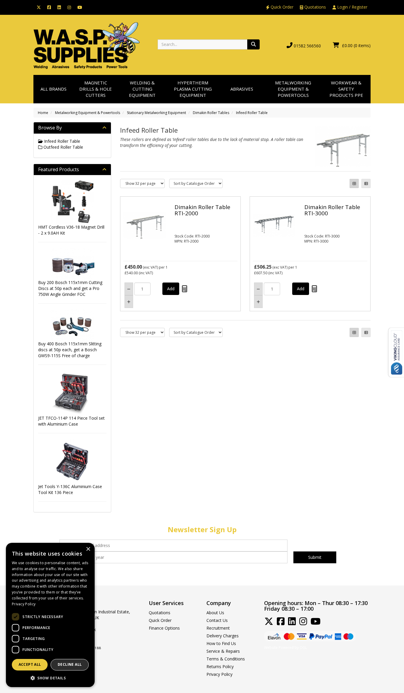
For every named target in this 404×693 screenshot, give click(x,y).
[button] (50, 677)
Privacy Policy (219, 674)
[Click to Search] (253, 44)
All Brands (54, 89)
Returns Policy (220, 666)
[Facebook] (49, 7)
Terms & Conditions (225, 659)
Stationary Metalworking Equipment (156, 112)
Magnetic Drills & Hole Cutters (95, 89)
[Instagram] (69, 7)
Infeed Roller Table (252, 112)
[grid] (354, 183)
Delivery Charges (222, 636)
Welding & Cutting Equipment (142, 89)
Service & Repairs (223, 651)
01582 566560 (307, 46)
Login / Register (351, 7)
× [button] (88, 549)
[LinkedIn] (59, 7)
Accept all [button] (30, 664)
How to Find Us (221, 643)
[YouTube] (79, 7)
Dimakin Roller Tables (211, 112)
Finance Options (164, 628)
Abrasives (241, 89)
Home (43, 112)
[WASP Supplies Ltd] (86, 45)
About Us (215, 612)
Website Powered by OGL (285, 647)
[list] (366, 183)
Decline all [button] (70, 664)
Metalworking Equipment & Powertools (293, 89)
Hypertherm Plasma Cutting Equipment (193, 89)
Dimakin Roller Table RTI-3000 (332, 210)
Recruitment (218, 628)
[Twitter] (38, 7)
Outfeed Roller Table (62, 147)
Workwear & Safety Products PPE (346, 89)
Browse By (50, 127)
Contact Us (217, 620)
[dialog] (50, 615)
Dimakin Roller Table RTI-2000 (202, 210)
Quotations (314, 7)
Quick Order (281, 7)
